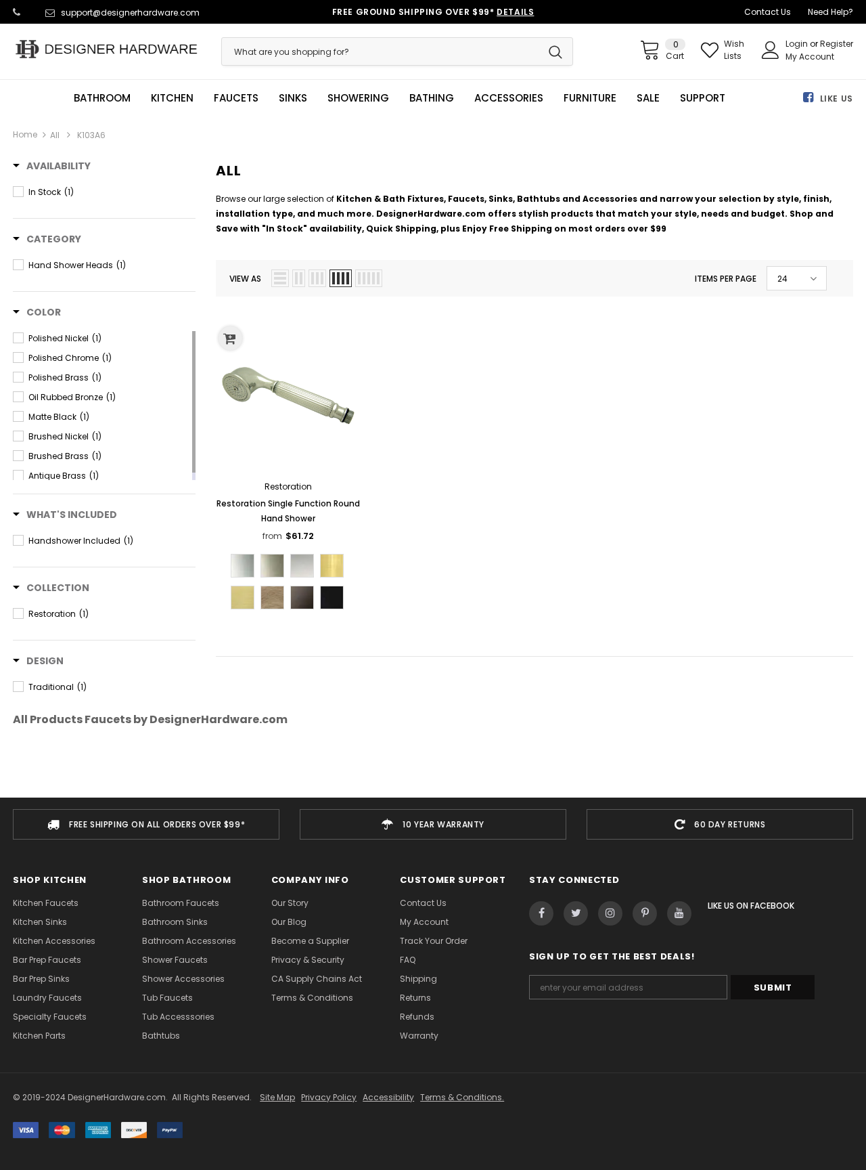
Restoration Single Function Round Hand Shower (288, 511)
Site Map (277, 1097)
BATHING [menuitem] (431, 98)
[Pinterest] (645, 913)
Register (836, 43)
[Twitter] (576, 913)
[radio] (242, 566)
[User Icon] (770, 50)
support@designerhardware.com (130, 12)
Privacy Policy (329, 1097)
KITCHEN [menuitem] (172, 98)
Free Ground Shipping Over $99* (433, 12)
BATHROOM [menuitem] (102, 98)
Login (797, 43)
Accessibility (388, 1097)
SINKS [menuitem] (293, 98)
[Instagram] (610, 913)
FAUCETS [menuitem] (236, 98)
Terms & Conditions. (462, 1097)
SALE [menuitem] (648, 98)
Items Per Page (725, 278)
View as (245, 278)
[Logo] (107, 49)
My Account (809, 56)
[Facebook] (541, 913)
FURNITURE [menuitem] (590, 98)
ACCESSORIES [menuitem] (508, 98)
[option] (146, 824)
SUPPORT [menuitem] (702, 98)
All (55, 135)
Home (25, 134)
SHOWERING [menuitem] (358, 98)
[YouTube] (679, 913)
